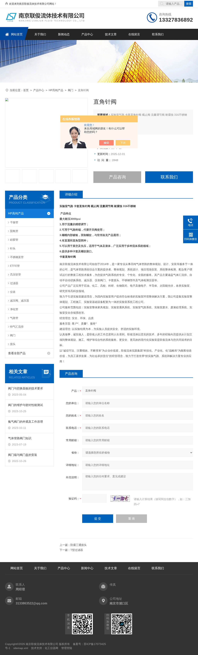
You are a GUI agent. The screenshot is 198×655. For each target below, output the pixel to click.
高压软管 (15, 274)
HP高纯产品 (56, 90)
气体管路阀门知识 (19, 438)
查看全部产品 (17, 353)
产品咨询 (117, 177)
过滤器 (14, 283)
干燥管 (14, 222)
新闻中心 (87, 568)
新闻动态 (64, 34)
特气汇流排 (17, 326)
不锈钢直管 (17, 257)
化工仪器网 (51, 648)
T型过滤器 (76, 549)
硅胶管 (14, 239)
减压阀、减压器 (19, 300)
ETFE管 (15, 265)
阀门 (70, 90)
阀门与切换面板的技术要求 (25, 388)
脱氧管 (14, 231)
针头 (12, 248)
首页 (26, 90)
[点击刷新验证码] (120, 498)
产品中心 (87, 34)
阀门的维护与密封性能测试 (25, 405)
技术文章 (111, 34)
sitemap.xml (20, 648)
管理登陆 (66, 648)
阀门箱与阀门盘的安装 (22, 454)
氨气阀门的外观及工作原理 (25, 421)
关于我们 (40, 34)
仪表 (12, 291)
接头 (12, 344)
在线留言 (134, 34)
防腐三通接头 (78, 544)
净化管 (14, 309)
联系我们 (158, 34)
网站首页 (17, 34)
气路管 (14, 317)
